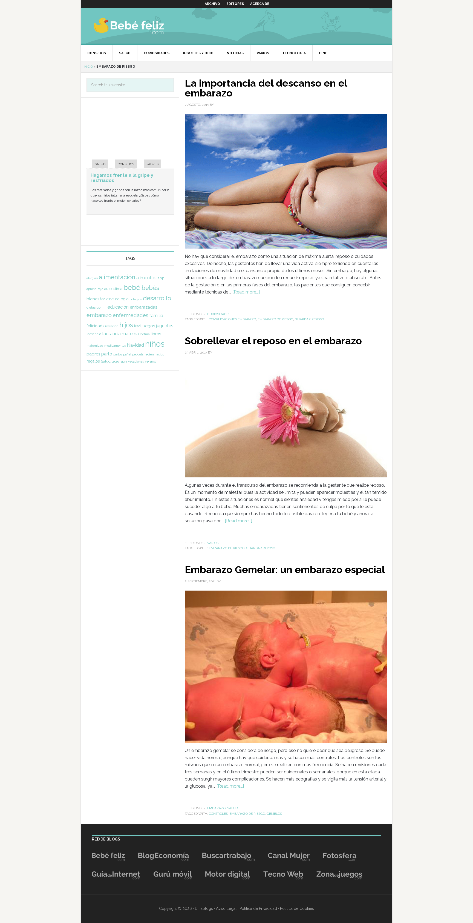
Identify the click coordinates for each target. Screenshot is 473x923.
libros (156, 333)
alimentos (146, 277)
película (137, 354)
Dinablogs (204, 908)
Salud (232, 808)
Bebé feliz (140, 25)
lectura (145, 334)
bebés (150, 287)
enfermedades (130, 315)
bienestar (95, 298)
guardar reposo (309, 319)
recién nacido (154, 354)
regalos (93, 361)
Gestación (110, 326)
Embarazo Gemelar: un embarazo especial (285, 569)
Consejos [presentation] (126, 164)
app (161, 278)
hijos (126, 325)
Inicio (88, 67)
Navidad (135, 345)
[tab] (97, 164)
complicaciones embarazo (232, 319)
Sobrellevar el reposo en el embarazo (273, 340)
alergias (92, 278)
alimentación (117, 277)
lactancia (93, 334)
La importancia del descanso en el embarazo (266, 88)
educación (118, 307)
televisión (119, 361)
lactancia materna (120, 333)
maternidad (94, 345)
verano (150, 361)
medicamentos (115, 345)
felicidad (94, 325)
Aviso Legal (226, 908)
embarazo (99, 315)
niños (155, 344)
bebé (131, 287)
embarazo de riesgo (275, 319)
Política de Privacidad (258, 908)
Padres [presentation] (152, 164)
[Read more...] (246, 292)
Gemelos (274, 814)
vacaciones (136, 361)
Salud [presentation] (100, 164)
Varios (212, 543)
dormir (101, 307)
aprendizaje (94, 288)
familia (156, 315)
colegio (122, 299)
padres (93, 354)
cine (110, 299)
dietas (91, 307)
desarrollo (157, 298)
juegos (148, 325)
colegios (136, 299)
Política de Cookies (297, 908)
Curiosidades (218, 314)
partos (117, 354)
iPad (137, 326)
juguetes (164, 325)
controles (218, 814)
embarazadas (143, 307)
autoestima (113, 289)
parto (106, 354)
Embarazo (216, 808)
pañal (127, 354)
